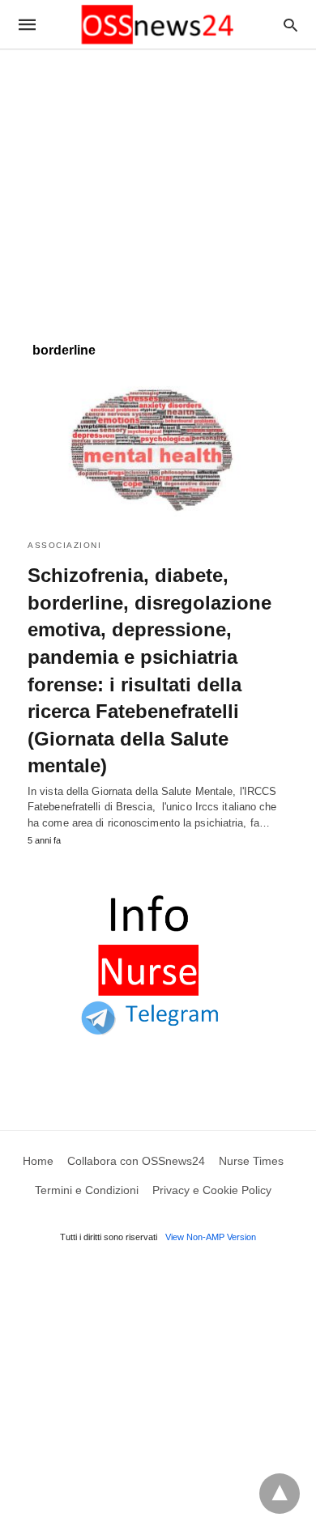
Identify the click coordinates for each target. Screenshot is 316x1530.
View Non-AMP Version (210, 1237)
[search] (290, 24)
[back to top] (279, 1493)
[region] (158, 187)
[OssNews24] (157, 24)
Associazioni (64, 545)
